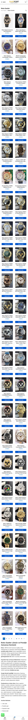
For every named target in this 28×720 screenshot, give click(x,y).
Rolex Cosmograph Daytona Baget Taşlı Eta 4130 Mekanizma (7, 603)
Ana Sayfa (4, 10)
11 (19, 638)
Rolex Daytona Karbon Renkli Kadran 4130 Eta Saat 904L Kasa (7, 499)
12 (21, 638)
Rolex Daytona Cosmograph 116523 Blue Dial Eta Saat (7, 57)
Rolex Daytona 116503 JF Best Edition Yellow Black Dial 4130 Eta (20, 135)
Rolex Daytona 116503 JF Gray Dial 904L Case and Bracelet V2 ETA (20, 213)
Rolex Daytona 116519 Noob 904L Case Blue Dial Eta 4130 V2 (21, 317)
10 (16, 638)
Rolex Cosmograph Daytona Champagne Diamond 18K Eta (7, 577)
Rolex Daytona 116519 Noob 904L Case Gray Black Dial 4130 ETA (7, 343)
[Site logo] (14, 2)
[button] (7, 36)
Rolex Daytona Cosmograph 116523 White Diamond (21, 447)
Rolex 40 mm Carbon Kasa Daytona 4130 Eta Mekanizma (20, 551)
